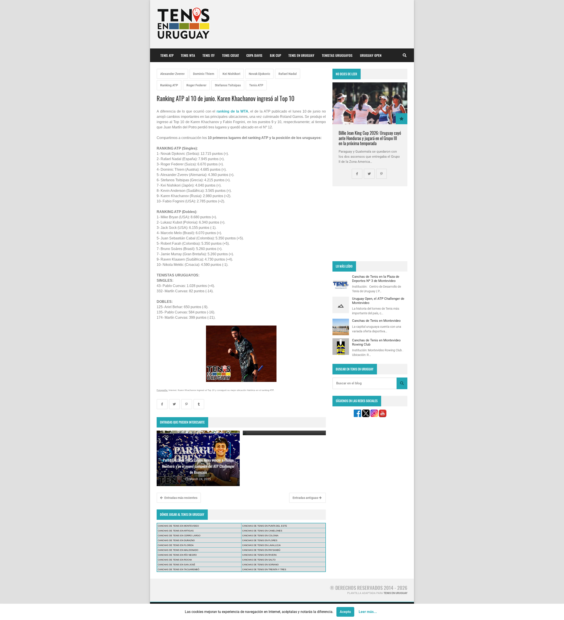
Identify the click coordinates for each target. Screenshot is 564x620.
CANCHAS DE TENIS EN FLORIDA (176, 545)
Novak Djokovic (259, 74)
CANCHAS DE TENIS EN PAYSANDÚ (261, 550)
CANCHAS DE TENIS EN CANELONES (262, 530)
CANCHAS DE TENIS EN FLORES (259, 540)
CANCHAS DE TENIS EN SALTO (259, 560)
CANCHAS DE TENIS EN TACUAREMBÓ (178, 569)
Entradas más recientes (180, 498)
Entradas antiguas (306, 498)
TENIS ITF (208, 55)
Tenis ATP (256, 85)
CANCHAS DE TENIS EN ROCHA (175, 560)
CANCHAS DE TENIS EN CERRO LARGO (179, 535)
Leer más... (368, 612)
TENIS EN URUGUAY (301, 55)
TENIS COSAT (230, 55)
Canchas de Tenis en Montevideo (376, 321)
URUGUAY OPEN (370, 55)
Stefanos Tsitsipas (228, 85)
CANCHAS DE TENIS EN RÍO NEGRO (177, 555)
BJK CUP (275, 55)
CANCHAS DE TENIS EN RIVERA (259, 555)
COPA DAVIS (254, 55)
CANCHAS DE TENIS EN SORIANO (260, 564)
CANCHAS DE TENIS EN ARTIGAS (176, 530)
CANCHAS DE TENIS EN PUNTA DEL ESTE (264, 526)
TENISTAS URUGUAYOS (337, 55)
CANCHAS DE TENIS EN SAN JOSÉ (176, 564)
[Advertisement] (369, 224)
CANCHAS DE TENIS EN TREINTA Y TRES (264, 569)
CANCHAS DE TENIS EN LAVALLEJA (261, 545)
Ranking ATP (169, 85)
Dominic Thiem (203, 74)
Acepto (345, 612)
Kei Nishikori (231, 74)
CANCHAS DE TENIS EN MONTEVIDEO (178, 526)
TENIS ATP (167, 55)
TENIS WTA (188, 55)
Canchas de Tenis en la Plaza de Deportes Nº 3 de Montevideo (375, 279)
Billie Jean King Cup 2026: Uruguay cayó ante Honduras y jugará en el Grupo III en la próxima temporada (370, 138)
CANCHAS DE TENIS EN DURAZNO (176, 540)
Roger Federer (196, 85)
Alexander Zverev (172, 74)
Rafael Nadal (287, 74)
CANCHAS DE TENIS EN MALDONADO (178, 550)
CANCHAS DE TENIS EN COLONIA (260, 535)
